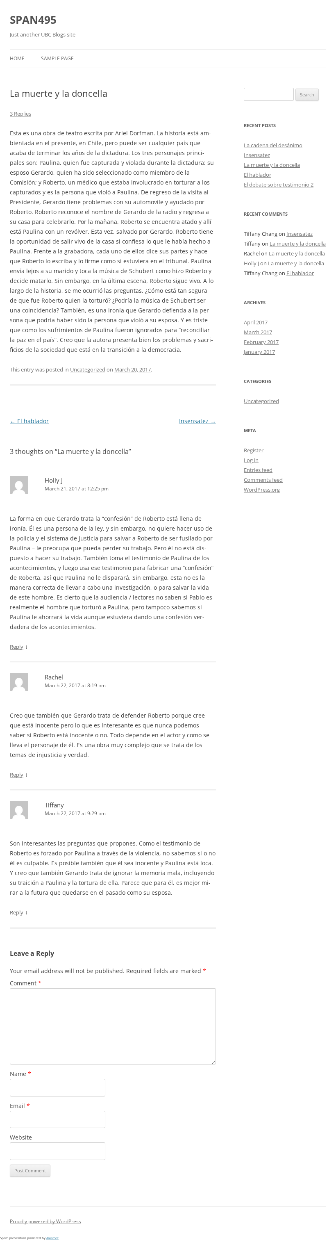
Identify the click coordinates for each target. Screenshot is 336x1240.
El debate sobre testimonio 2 (278, 184)
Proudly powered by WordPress (45, 1221)
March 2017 (258, 332)
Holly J (54, 480)
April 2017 (256, 322)
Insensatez (197, 421)
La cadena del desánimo (273, 145)
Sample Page (57, 58)
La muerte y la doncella (272, 165)
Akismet (52, 1237)
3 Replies (20, 113)
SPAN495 (33, 19)
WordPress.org (262, 489)
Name (20, 1074)
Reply (16, 646)
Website (21, 1137)
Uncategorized (87, 369)
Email (20, 1106)
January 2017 (259, 352)
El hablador (29, 421)
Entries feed (258, 470)
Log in (251, 460)
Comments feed (263, 479)
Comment (25, 983)
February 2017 (261, 342)
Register (253, 450)
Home (17, 58)
